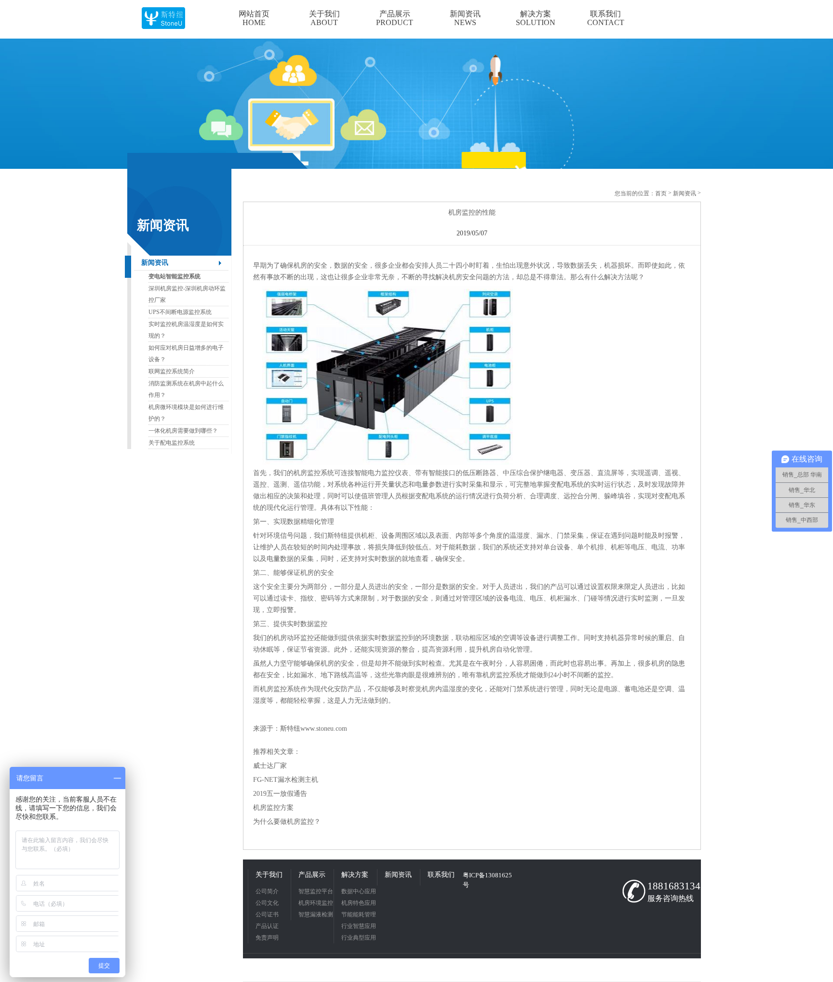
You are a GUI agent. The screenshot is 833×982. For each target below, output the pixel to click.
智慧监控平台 (315, 891)
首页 (661, 193)
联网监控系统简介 (171, 371)
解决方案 (354, 874)
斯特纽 (290, 728)
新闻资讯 (154, 262)
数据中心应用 (358, 891)
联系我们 (441, 874)
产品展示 (311, 874)
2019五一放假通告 (281, 793)
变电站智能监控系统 (174, 276)
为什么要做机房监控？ (287, 821)
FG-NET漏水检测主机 (285, 779)
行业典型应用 (358, 937)
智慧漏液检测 (315, 914)
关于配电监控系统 (171, 442)
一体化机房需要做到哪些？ (183, 430)
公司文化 (267, 903)
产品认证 (267, 926)
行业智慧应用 (358, 926)
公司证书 (267, 914)
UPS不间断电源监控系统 (180, 312)
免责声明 (267, 937)
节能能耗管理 (358, 914)
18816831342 (672, 886)
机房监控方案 (273, 807)
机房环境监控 (315, 903)
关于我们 (268, 874)
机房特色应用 (358, 903)
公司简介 (267, 891)
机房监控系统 (314, 473)
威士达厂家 (270, 765)
